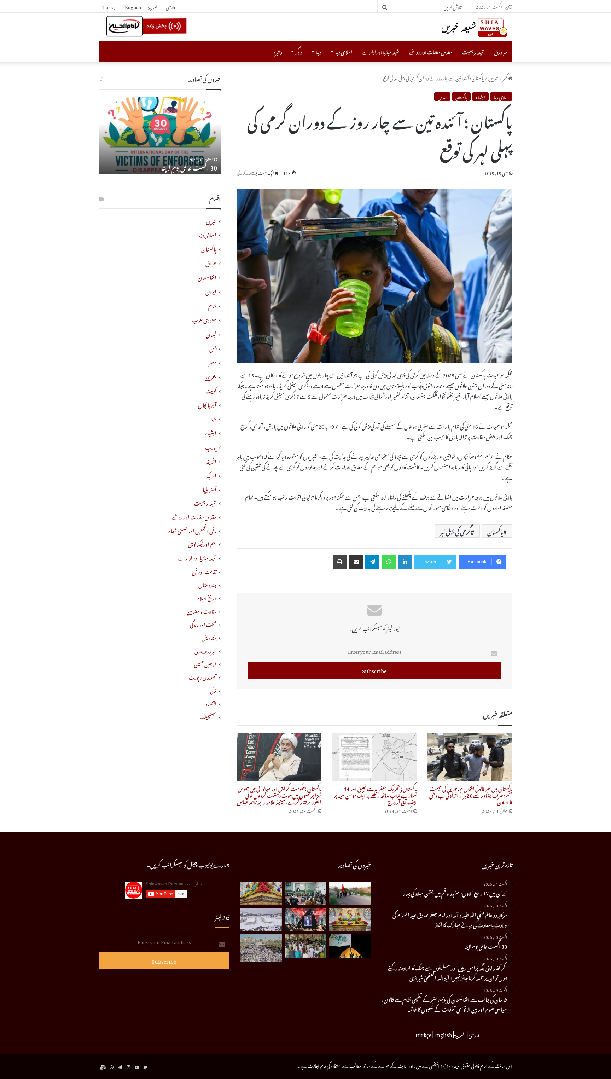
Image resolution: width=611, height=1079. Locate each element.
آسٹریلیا (209, 488)
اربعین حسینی (205, 663)
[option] (160, 135)
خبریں (493, 77)
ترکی (213, 690)
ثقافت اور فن (204, 571)
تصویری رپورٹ (202, 676)
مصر (212, 361)
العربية (153, 6)
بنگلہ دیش (209, 637)
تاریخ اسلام (206, 597)
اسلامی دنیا (343, 51)
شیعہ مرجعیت (473, 51)
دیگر (299, 51)
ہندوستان (207, 584)
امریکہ (211, 474)
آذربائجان (207, 404)
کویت (210, 390)
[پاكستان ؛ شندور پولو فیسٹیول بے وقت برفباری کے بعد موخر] (261, 920)
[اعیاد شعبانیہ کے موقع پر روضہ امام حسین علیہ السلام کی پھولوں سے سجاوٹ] (350, 920)
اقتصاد (211, 703)
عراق (210, 262)
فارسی (170, 6)
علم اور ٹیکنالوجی (202, 543)
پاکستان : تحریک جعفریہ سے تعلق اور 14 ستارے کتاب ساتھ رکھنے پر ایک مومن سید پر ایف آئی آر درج (375, 794)
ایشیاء (480, 96)
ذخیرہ (278, 51)
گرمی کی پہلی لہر (455, 531)
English (133, 6)
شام (212, 304)
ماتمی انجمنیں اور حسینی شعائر (192, 530)
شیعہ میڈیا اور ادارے (380, 51)
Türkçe (110, 6)
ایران (210, 290)
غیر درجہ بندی (205, 650)
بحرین (210, 375)
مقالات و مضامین (201, 611)
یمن (212, 347)
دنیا (318, 51)
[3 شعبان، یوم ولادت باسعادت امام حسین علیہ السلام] (261, 893)
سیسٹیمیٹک (208, 716)
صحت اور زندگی (203, 624)
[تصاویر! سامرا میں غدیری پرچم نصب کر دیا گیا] (350, 946)
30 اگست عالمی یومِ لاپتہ (189, 166)
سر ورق (500, 51)
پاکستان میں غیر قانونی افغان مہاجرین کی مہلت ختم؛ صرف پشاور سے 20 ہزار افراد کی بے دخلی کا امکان (470, 794)
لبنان (211, 333)
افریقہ (211, 460)
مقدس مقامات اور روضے (430, 51)
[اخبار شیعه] (461, 27)
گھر (505, 77)
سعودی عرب (204, 318)
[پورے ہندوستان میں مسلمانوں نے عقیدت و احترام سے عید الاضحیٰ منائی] (305, 946)
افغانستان (207, 276)
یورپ (210, 446)
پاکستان (461, 96)
